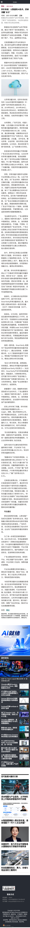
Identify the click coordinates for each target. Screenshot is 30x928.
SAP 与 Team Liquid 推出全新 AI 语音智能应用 (14, 680)
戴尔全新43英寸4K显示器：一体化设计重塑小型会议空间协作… (9, 750)
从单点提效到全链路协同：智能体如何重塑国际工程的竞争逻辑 (9, 757)
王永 (20, 15)
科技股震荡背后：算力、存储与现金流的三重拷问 (14, 868)
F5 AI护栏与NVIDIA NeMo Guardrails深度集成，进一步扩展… (9, 743)
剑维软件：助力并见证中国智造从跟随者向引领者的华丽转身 (14, 845)
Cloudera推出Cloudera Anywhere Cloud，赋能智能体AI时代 (9, 686)
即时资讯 (5, 658)
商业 (2, 6)
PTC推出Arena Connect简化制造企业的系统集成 (9, 736)
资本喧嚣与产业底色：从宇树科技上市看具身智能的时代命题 (14, 797)
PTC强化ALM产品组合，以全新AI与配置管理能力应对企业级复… (9, 693)
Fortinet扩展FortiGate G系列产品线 (9, 707)
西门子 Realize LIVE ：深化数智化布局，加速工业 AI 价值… (9, 714)
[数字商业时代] (15, 2)
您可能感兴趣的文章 (9, 776)
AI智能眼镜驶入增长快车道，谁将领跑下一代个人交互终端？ (14, 821)
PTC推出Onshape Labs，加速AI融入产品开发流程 (9, 764)
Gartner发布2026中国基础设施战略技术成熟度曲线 (9, 700)
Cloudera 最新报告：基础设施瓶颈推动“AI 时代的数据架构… (9, 721)
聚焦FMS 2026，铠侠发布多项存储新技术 (9, 729)
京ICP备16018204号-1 (9, 916)
